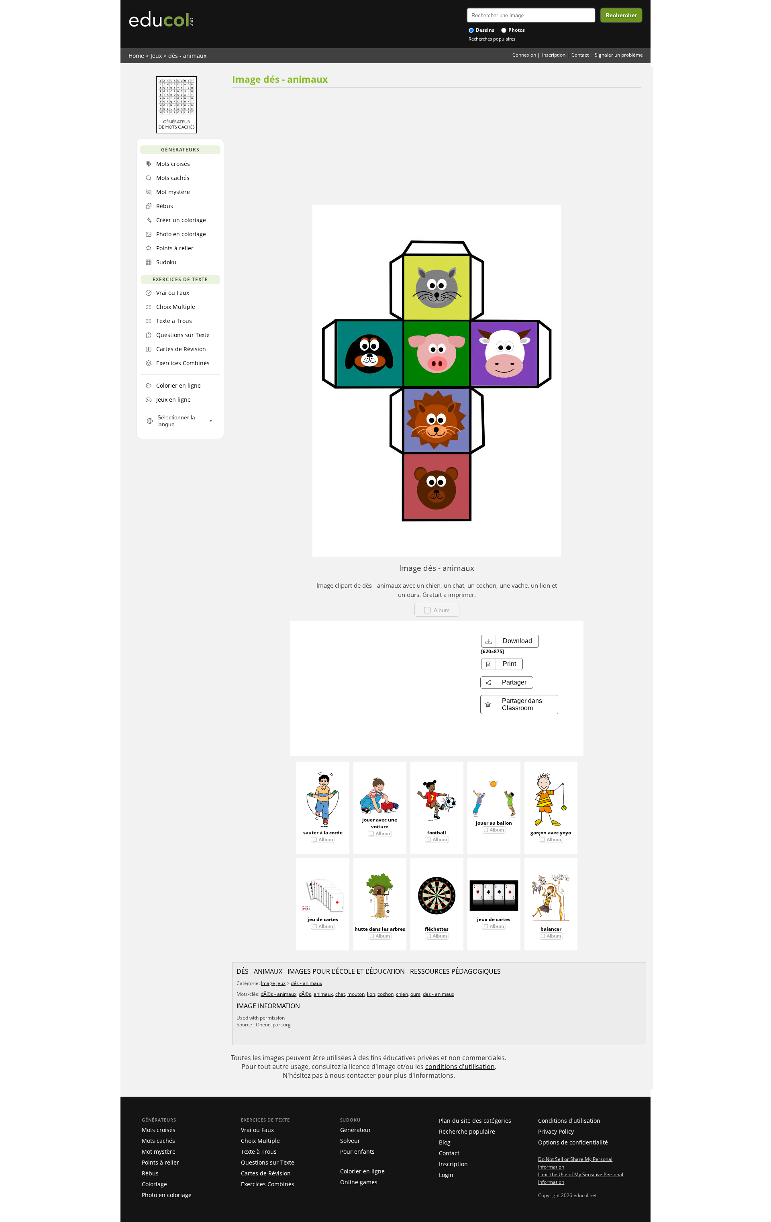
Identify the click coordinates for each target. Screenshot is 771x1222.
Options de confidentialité (573, 1142)
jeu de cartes (323, 919)
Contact (580, 54)
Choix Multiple (260, 1140)
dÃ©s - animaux (278, 994)
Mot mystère (158, 1151)
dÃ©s (305, 994)
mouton (356, 994)
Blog (445, 1142)
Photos (516, 30)
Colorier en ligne (362, 1171)
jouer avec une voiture (379, 823)
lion (371, 994)
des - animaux (438, 994)
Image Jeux (273, 983)
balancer (551, 929)
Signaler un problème (619, 54)
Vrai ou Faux (257, 1130)
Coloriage (154, 1184)
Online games (358, 1182)
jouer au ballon (494, 822)
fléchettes (437, 929)
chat (340, 994)
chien (402, 994)
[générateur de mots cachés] (176, 131)
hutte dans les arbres (380, 929)
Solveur (350, 1140)
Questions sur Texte (267, 1162)
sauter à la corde (323, 832)
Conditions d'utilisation (569, 1120)
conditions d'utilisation (460, 1066)
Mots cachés (158, 1140)
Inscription (553, 54)
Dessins (484, 30)
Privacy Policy (556, 1131)
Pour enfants (357, 1151)
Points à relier (160, 1162)
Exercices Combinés (267, 1184)
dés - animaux (187, 55)
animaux (323, 994)
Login (446, 1175)
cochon (385, 994)
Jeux (156, 55)
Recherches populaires (492, 39)
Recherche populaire (467, 1131)
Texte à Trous (259, 1151)
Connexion (524, 54)
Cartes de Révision (266, 1173)
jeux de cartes (493, 919)
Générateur (355, 1130)
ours (415, 994)
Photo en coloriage (167, 1195)
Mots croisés (158, 1130)
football (436, 832)
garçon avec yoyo (550, 832)
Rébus (150, 1173)
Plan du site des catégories (475, 1120)
